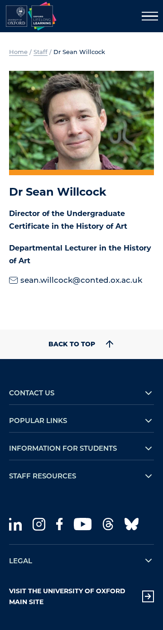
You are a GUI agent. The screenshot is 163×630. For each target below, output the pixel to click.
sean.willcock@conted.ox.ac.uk (81, 280)
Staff (41, 51)
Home (18, 51)
